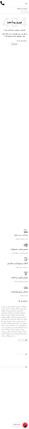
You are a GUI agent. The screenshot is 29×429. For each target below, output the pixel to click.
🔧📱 (25, 425)
